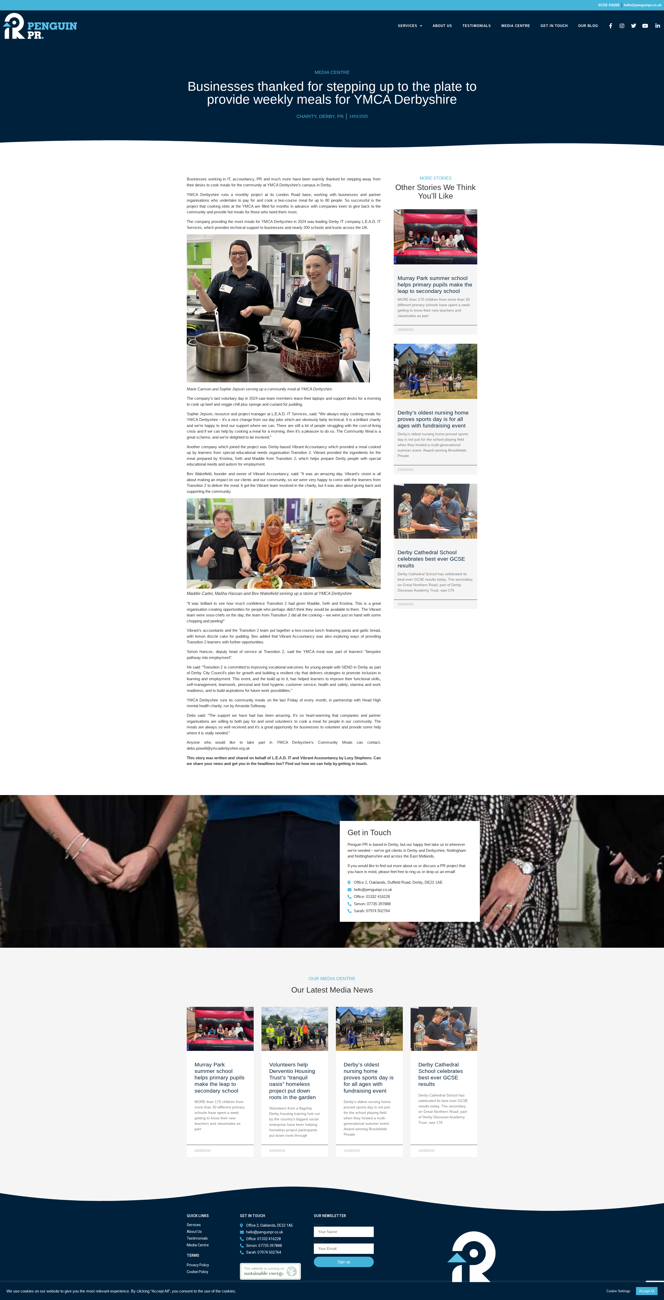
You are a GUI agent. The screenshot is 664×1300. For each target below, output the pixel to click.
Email (318, 1241)
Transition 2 (301, 452)
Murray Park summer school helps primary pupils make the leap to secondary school (435, 284)
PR (340, 116)
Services (407, 26)
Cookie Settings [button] (618, 1291)
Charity (306, 116)
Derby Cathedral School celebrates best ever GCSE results (431, 558)
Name (319, 1225)
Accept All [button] (646, 1291)
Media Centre (515, 26)
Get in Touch (554, 26)
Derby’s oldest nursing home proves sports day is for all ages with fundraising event (433, 419)
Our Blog (588, 26)
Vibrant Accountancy (309, 447)
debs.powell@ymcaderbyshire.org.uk (218, 748)
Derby (327, 116)
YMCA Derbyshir (281, 185)
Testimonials (476, 26)
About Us (442, 26)
